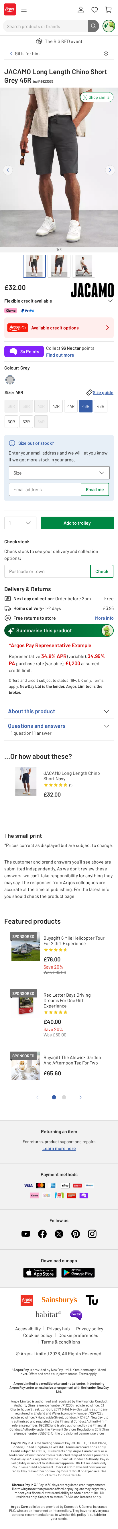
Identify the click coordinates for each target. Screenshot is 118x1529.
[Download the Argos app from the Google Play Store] (78, 1276)
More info (104, 618)
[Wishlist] (94, 10)
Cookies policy (37, 1335)
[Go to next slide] (110, 170)
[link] (59, 349)
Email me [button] (95, 489)
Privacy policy (89, 1328)
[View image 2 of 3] (59, 266)
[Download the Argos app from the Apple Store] (40, 1276)
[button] (96, 97)
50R (11, 421)
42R (56, 406)
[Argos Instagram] (92, 1234)
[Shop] (24, 10)
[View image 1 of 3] (34, 266)
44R (70, 406)
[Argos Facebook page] (42, 1234)
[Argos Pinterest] (75, 1234)
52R (26, 421)
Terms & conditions (60, 1341)
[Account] (81, 10)
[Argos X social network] (59, 1234)
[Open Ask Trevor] (109, 26)
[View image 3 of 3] (83, 266)
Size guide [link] (103, 392)
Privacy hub (58, 1328)
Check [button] (101, 571)
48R (100, 406)
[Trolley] (108, 10)
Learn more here (59, 1148)
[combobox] (45, 26)
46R (85, 406)
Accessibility (28, 1328)
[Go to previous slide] (8, 170)
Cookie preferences (78, 1335)
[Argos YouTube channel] (26, 1234)
